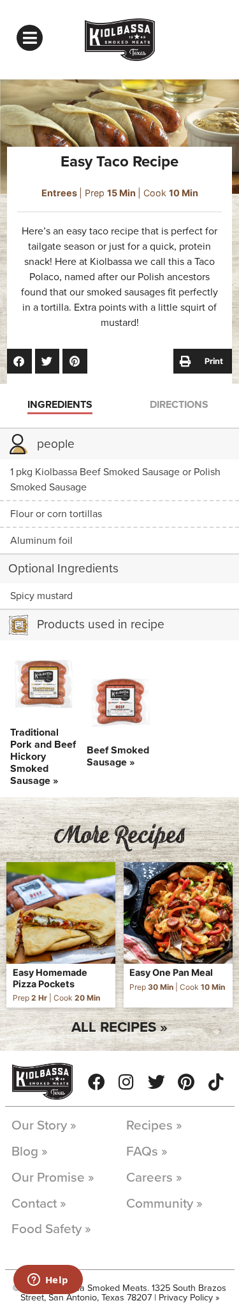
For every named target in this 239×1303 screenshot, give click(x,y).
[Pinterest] (186, 1081)
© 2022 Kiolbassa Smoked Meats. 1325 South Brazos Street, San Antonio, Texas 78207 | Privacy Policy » (119, 1292)
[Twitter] (156, 1081)
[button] (19, 361)
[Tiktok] (216, 1081)
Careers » (154, 1177)
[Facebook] (96, 1081)
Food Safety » (51, 1229)
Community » (164, 1204)
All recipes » (119, 1027)
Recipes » (154, 1125)
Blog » (29, 1151)
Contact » (38, 1204)
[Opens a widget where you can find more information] (48, 1281)
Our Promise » (52, 1177)
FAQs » (147, 1151)
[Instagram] (126, 1081)
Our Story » (43, 1125)
